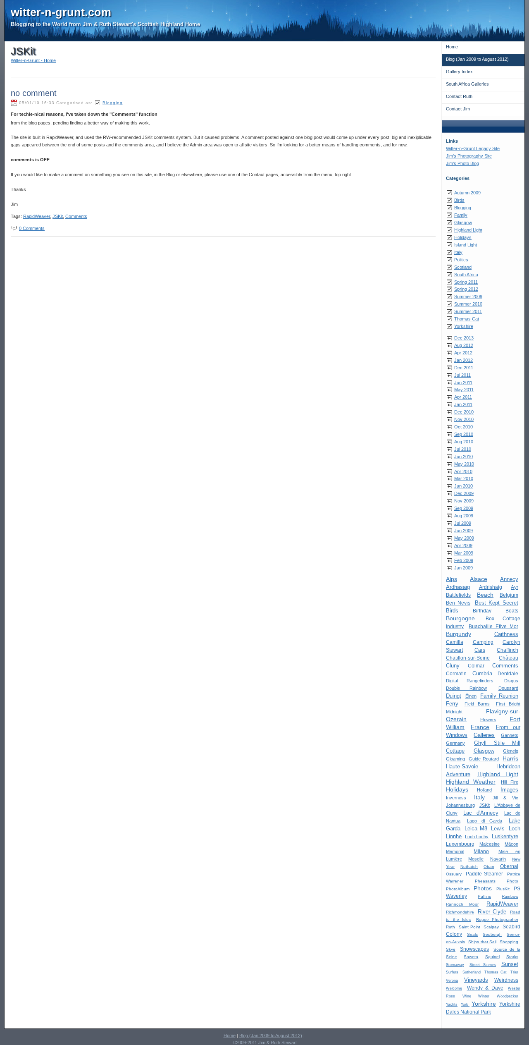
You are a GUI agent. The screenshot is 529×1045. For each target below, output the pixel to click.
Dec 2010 (464, 411)
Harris (510, 758)
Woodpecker (507, 996)
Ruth (450, 927)
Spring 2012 (466, 289)
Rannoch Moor (462, 904)
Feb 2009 (463, 560)
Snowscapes (474, 949)
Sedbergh (492, 934)
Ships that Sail (482, 942)
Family (460, 215)
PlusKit (503, 889)
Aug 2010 (463, 441)
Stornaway (455, 965)
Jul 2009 (462, 523)
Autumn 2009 (467, 192)
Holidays (463, 237)
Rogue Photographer (497, 919)
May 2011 (464, 389)
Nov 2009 (464, 500)
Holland (484, 789)
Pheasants (485, 881)
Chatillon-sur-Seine (468, 657)
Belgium (509, 595)
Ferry (452, 704)
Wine (466, 996)
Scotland (463, 267)
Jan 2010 (463, 485)
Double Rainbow (466, 688)
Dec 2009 (464, 493)
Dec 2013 (464, 337)
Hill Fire (509, 782)
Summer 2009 (468, 296)
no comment (34, 93)
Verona (452, 980)
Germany (455, 743)
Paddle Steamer (484, 874)
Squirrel (492, 956)
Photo (512, 881)
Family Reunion (499, 696)
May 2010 (464, 464)
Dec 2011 (463, 367)
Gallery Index (459, 71)
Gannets (509, 735)
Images (509, 790)
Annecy (509, 579)
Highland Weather (471, 781)
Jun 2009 (463, 530)
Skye (450, 949)
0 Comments (32, 228)
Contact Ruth (459, 96)
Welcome (454, 988)
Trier (514, 972)
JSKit (484, 805)
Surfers (452, 972)
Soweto (471, 956)
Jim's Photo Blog (462, 163)
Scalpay (491, 927)
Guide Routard (483, 758)
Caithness (506, 634)
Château (508, 657)
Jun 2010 (463, 456)
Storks (512, 956)
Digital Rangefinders (469, 680)
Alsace (478, 579)
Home (452, 46)
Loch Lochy (476, 836)
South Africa (466, 274)
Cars (479, 650)
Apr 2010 (463, 471)
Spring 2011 (466, 282)
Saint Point (469, 927)
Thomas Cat (466, 318)
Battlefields (458, 595)
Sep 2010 (463, 434)
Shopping (509, 942)
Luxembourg (460, 844)
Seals (472, 934)
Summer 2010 (468, 303)
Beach (485, 594)
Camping (483, 642)
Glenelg (510, 750)
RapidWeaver (502, 904)
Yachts (452, 1004)
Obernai (509, 866)
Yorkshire (463, 326)
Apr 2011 (463, 397)
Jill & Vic (505, 797)
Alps (451, 579)
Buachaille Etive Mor (493, 626)
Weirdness (506, 980)
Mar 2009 (463, 552)
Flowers (488, 719)
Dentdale (508, 673)
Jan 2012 (463, 360)
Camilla (454, 642)
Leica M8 (476, 828)
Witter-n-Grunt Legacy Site (473, 148)
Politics (461, 259)
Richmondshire (460, 912)
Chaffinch (507, 650)
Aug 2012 (463, 345)
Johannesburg (460, 805)
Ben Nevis (458, 603)
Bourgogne (460, 618)
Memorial (455, 851)
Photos (483, 888)
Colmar (476, 665)
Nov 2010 (464, 419)
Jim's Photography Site (469, 155)
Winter (483, 996)
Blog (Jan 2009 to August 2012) (477, 59)
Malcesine (489, 844)
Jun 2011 (463, 382)
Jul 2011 (462, 375)
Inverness (456, 797)
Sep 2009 (463, 508)
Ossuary (454, 874)
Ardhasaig (458, 587)
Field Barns (477, 703)
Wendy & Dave (485, 988)
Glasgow (463, 222)
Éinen (471, 695)
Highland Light (468, 229)
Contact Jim (458, 108)
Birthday (482, 610)
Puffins (484, 896)
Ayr (514, 587)
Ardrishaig (490, 587)
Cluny (453, 665)
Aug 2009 (463, 515)
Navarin (498, 858)
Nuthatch (469, 866)
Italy (458, 252)
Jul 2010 (462, 449)
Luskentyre (505, 836)
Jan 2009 (463, 567)
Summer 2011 (468, 311)
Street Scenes (482, 965)
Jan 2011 (463, 404)
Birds (459, 200)
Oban (489, 866)
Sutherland (471, 972)
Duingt (453, 696)
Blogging (462, 207)
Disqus (511, 680)
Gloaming (455, 758)
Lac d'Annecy (480, 813)
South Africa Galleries (467, 83)
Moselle (476, 858)
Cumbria (482, 673)
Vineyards (476, 980)
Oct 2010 (463, 426)
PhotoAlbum (457, 889)
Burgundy (458, 634)
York (465, 1004)
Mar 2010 (463, 478)
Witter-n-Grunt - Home (33, 60)
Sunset (509, 964)
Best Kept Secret (497, 603)
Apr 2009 (463, 545)
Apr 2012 (463, 352)
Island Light (465, 244)
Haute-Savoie (462, 766)
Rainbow (510, 896)
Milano (481, 851)
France (480, 727)
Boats (511, 610)
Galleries (484, 735)
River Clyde (492, 912)
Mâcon (511, 844)
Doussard (508, 688)
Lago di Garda (484, 820)
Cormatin (456, 673)
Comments (505, 665)
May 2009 (464, 538)
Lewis (498, 828)
